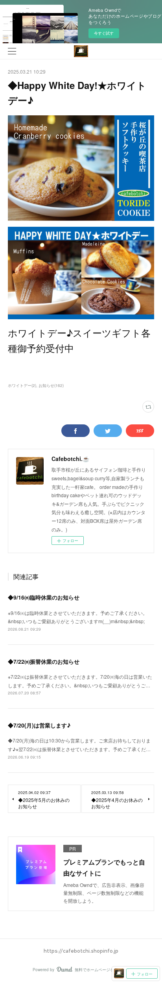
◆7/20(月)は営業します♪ (39, 725)
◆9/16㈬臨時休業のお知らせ (43, 597)
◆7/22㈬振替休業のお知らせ (43, 661)
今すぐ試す (104, 33)
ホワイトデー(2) (22, 385)
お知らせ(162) (51, 385)
